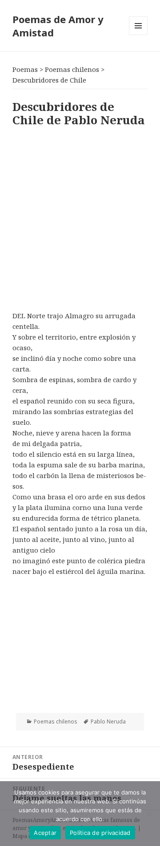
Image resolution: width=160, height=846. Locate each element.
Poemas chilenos (55, 721)
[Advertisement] (80, 217)
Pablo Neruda (108, 721)
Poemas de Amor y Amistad (58, 25)
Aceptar (45, 832)
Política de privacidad (100, 832)
